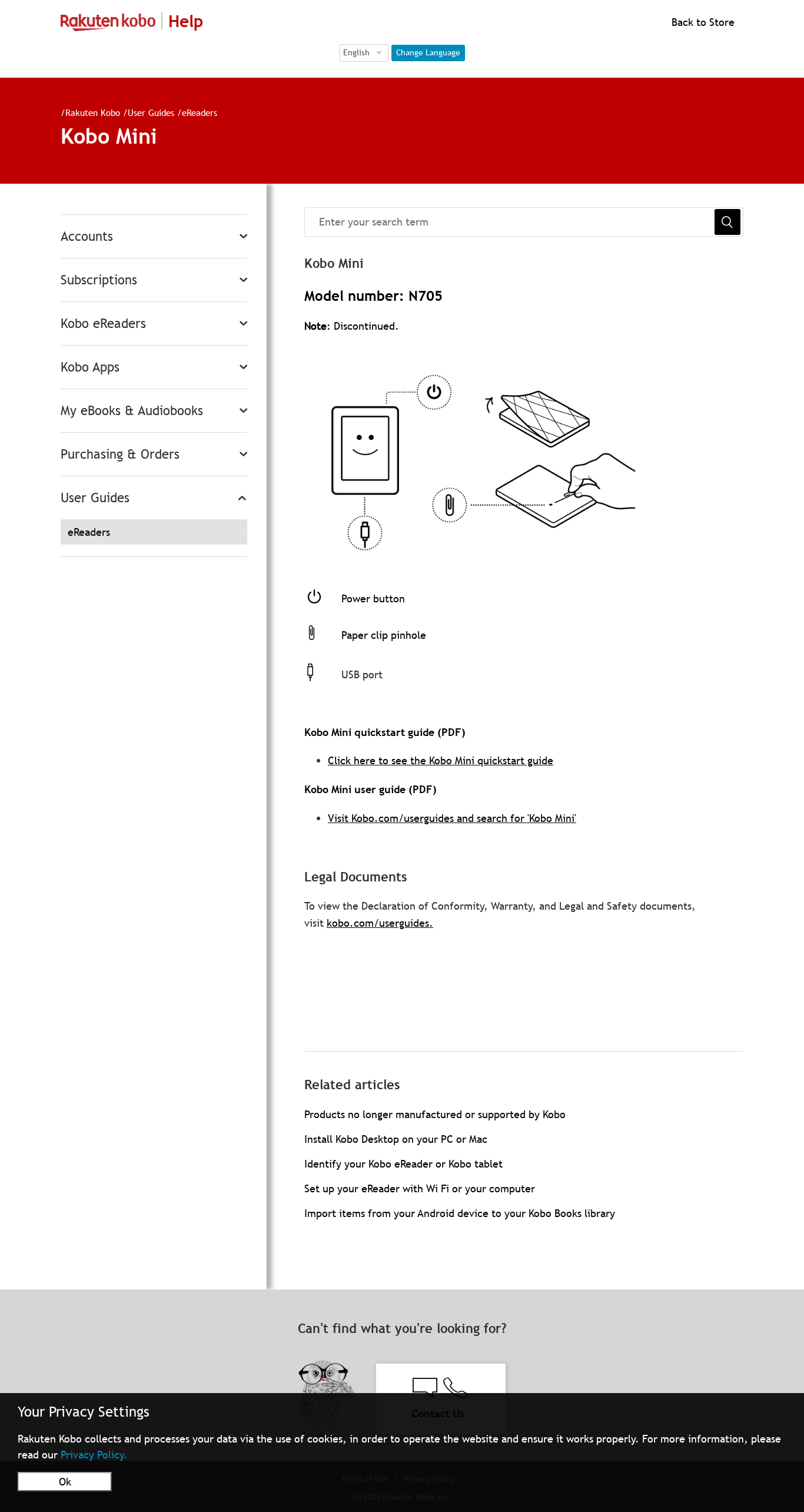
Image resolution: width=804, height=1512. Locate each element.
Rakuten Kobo (92, 112)
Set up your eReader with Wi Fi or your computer (419, 1188)
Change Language (428, 52)
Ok (65, 1481)
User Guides (151, 112)
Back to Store (702, 22)
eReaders (199, 112)
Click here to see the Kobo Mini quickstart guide (440, 760)
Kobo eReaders (103, 323)
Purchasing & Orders (120, 454)
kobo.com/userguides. (380, 923)
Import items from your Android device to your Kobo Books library (459, 1213)
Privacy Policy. (94, 1454)
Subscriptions (99, 280)
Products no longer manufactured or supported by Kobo (435, 1114)
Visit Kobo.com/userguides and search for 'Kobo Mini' (452, 818)
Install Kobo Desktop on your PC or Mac (395, 1139)
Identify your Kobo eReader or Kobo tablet (403, 1164)
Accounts (87, 236)
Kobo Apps (90, 367)
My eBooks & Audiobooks (132, 411)
